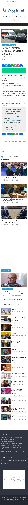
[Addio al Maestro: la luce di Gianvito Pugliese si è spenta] (14, 273)
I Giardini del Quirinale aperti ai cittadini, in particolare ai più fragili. (18, 359)
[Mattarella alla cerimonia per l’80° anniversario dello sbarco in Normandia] (6, 317)
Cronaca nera (5, 45)
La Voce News (14, 125)
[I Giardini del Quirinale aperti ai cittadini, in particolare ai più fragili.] (6, 356)
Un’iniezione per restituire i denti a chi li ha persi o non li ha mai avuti (18, 408)
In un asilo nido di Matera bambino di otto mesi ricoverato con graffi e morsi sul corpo (18, 391)
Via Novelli (14, 61)
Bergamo (4, 61)
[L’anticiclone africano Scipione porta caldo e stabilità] (6, 373)
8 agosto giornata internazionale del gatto (13, 142)
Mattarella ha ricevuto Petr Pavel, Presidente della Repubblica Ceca (12, 221)
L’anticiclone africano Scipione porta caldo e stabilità (18, 374)
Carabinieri (8, 61)
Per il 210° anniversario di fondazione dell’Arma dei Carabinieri (17, 343)
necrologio (10, 288)
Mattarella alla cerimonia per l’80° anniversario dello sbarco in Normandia (18, 319)
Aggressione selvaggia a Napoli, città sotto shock (17, 382)
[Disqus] (14, 248)
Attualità (4, 288)
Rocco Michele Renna (16, 295)
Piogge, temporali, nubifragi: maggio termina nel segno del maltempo (18, 416)
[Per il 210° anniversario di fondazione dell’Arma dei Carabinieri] (6, 340)
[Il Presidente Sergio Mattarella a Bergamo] (14, 163)
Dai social (13, 326)
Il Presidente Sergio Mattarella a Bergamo (12, 178)
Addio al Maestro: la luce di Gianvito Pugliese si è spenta (13, 292)
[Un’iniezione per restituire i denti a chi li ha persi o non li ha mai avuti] (6, 406)
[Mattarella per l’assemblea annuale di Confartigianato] (14, 184)
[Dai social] (6, 325)
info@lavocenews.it (12, 116)
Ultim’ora (13, 309)
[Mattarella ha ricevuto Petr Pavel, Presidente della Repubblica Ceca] (14, 206)
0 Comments (20, 59)
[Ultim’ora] (6, 309)
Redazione (14, 59)
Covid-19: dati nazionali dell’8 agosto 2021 (12, 151)
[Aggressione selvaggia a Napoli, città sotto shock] (6, 380)
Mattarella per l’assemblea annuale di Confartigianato (14, 200)
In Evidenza (12, 45)
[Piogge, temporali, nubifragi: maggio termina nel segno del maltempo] (6, 414)
